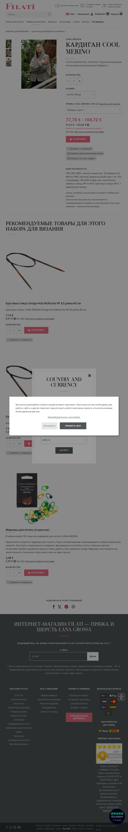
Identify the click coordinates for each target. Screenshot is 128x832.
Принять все (73, 426)
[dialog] (64, 416)
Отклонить (50, 426)
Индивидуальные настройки (64, 417)
